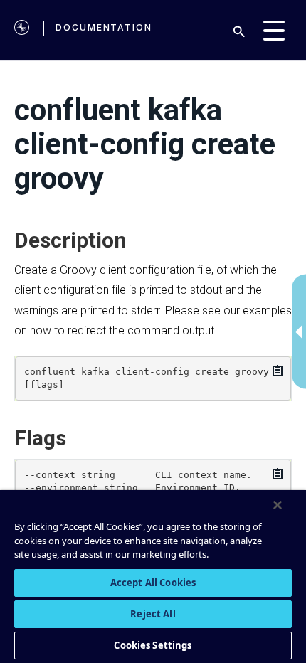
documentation (104, 27)
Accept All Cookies (153, 582)
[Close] (277, 505)
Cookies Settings (152, 645)
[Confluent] (21, 30)
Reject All (152, 614)
